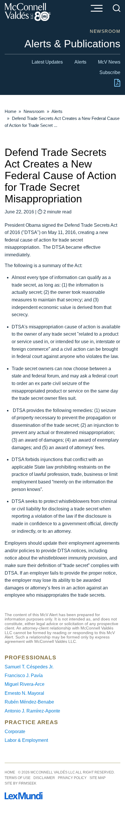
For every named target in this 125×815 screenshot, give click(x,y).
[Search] (116, 8)
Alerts (80, 62)
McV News (109, 62)
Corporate (15, 731)
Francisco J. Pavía (24, 675)
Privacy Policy (72, 778)
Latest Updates (47, 62)
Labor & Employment (26, 740)
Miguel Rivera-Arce (24, 684)
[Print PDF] (117, 85)
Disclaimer (44, 778)
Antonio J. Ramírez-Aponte (32, 710)
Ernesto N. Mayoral (24, 693)
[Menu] (96, 8)
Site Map (98, 778)
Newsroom (34, 111)
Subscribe (109, 72)
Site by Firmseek (20, 783)
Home (10, 111)
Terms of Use (18, 778)
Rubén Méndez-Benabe (29, 701)
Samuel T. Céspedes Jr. (29, 666)
